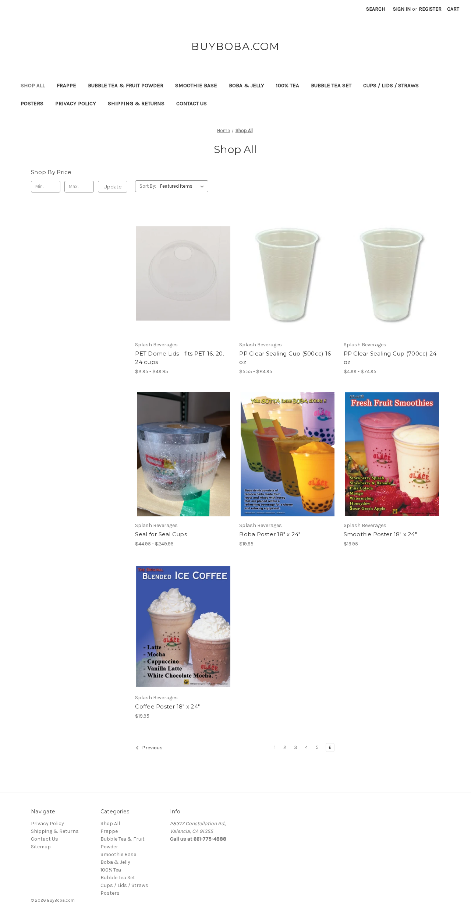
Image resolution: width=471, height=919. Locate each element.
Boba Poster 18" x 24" (269, 534)
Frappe (66, 85)
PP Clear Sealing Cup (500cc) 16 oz (285, 357)
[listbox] (183, 186)
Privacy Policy (75, 103)
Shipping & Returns (136, 103)
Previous (152, 748)
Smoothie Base (196, 85)
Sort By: (147, 186)
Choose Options (183, 280)
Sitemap (41, 847)
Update (112, 187)
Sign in (402, 9)
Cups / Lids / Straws (391, 85)
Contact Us (191, 103)
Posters (32, 103)
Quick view (177, 267)
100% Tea (287, 85)
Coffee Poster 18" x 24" (167, 706)
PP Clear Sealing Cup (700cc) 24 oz (390, 357)
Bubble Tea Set (331, 85)
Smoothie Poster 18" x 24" (380, 534)
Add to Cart (287, 460)
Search (375, 9)
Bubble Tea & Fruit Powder (125, 85)
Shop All (33, 85)
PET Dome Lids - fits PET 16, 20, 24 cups (179, 357)
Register (430, 9)
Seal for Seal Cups (161, 534)
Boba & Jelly (246, 85)
